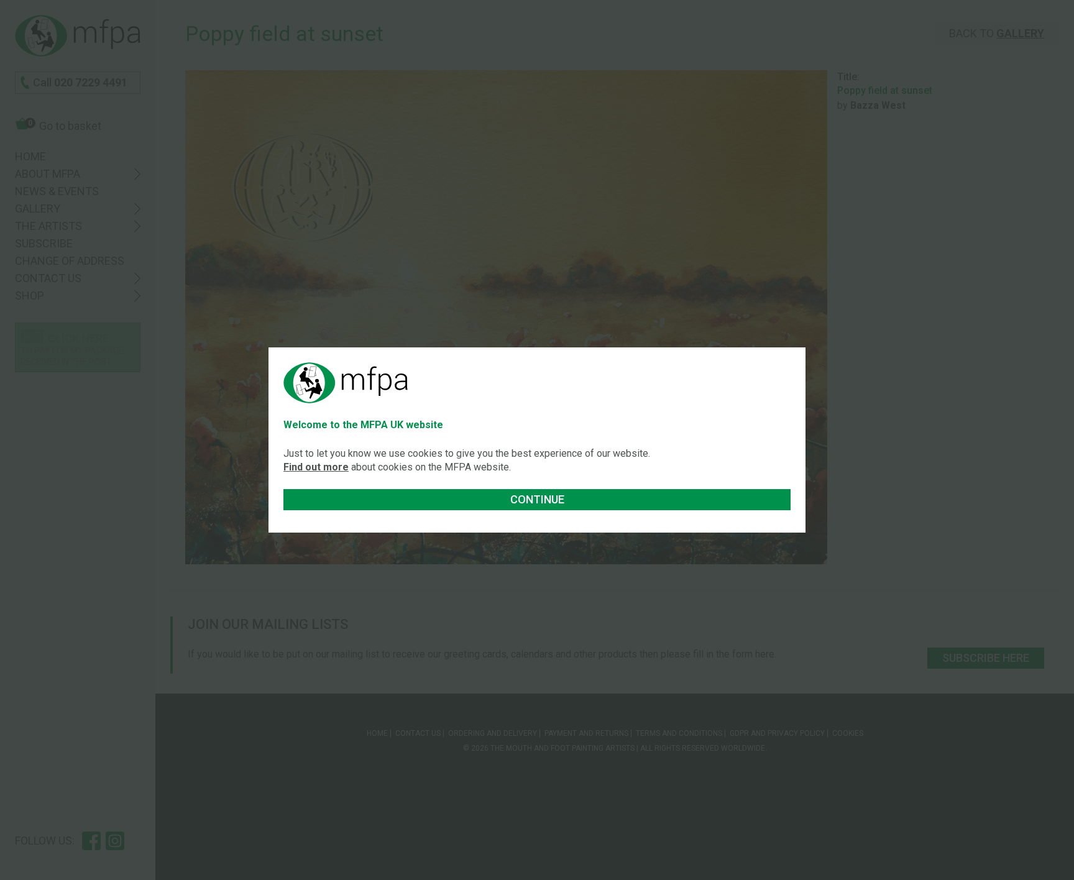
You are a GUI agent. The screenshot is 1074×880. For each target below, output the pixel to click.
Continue (537, 499)
